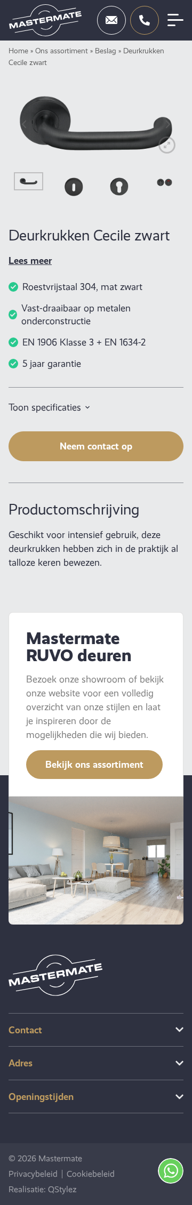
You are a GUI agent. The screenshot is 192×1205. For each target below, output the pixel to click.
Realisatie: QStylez (43, 1189)
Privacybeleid (33, 1174)
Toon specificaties (45, 407)
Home (18, 50)
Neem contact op (96, 446)
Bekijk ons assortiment (94, 764)
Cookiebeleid (91, 1174)
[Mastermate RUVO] (45, 20)
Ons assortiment (61, 50)
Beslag (105, 50)
